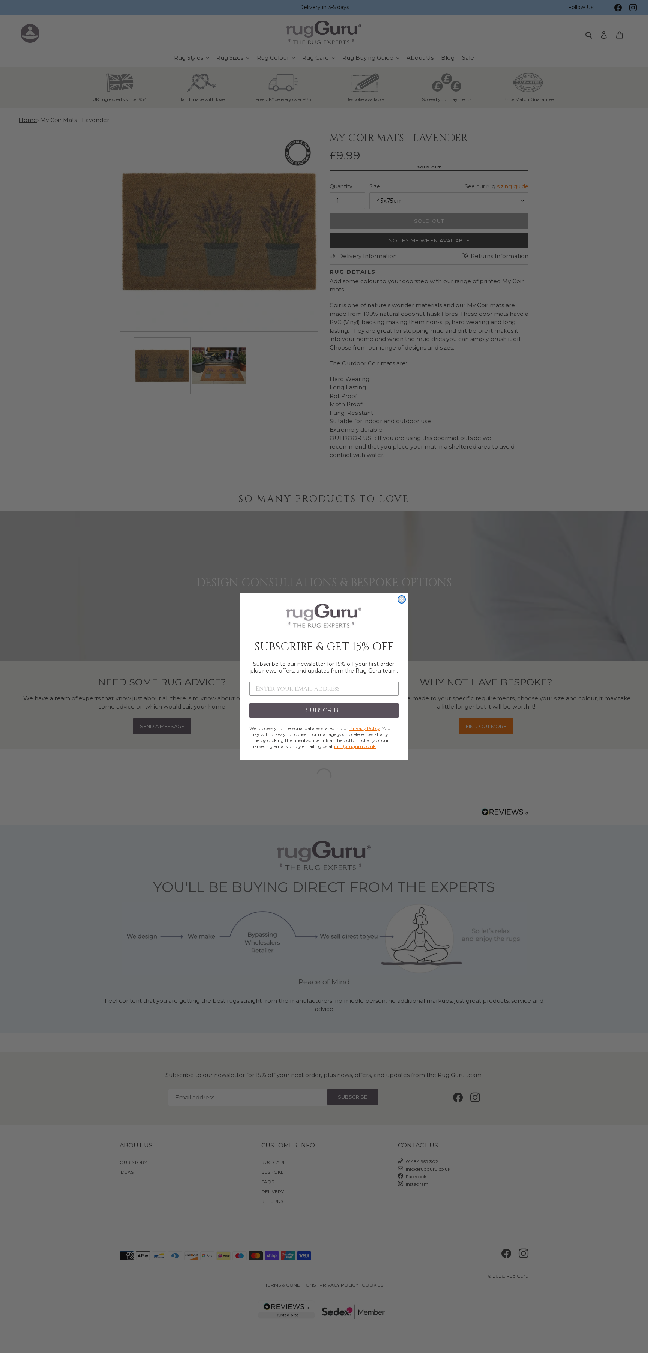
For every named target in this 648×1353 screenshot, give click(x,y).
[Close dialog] (401, 599)
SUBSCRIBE (324, 710)
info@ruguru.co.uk (355, 746)
